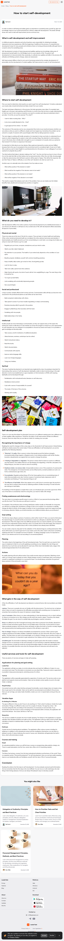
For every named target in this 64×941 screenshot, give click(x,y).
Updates (4, 903)
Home (2, 6)
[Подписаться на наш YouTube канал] (34, 918)
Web (34, 883)
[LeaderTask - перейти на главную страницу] (5, 2)
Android (35, 888)
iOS (33, 890)
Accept (44, 935)
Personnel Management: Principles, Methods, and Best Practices (15, 854)
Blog (7, 6)
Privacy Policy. (14, 937)
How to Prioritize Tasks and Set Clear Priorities (46, 811)
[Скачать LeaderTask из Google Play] (38, 899)
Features (4, 885)
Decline (52, 935)
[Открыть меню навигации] (61, 2)
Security (4, 905)
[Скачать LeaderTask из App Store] (38, 902)
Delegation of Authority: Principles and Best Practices (15, 811)
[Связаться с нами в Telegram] (30, 918)
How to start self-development (18, 6)
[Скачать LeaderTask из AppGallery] (38, 906)
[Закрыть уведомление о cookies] (59, 935)
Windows (35, 885)
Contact (4, 900)
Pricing (3, 883)
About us (4, 898)
